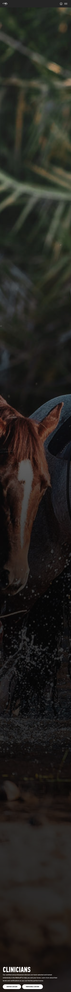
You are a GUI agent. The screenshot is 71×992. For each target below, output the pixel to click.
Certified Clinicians (11, 987)
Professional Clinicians (32, 987)
